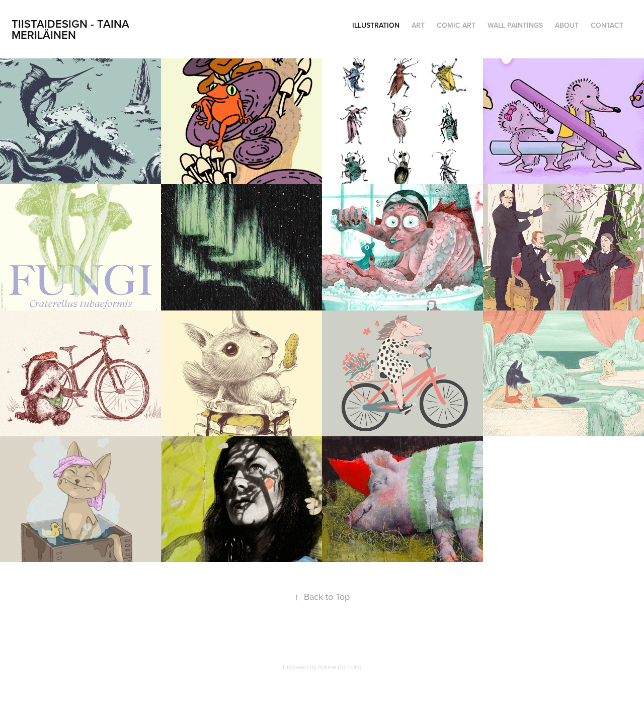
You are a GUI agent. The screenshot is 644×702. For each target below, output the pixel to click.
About (567, 25)
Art (418, 25)
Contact (607, 25)
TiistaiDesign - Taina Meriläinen (72, 29)
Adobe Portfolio (339, 666)
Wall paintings (515, 25)
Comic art (456, 25)
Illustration (375, 25)
